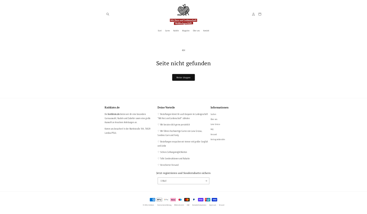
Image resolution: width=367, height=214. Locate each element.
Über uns (214, 119)
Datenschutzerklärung (164, 205)
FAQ (212, 129)
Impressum (212, 205)
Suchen (213, 114)
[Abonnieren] (206, 180)
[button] (108, 14)
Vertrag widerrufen (218, 139)
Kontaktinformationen (199, 205)
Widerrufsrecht (179, 205)
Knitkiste (151, 205)
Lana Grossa (215, 124)
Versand (214, 134)
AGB (188, 205)
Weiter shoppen (183, 77)
